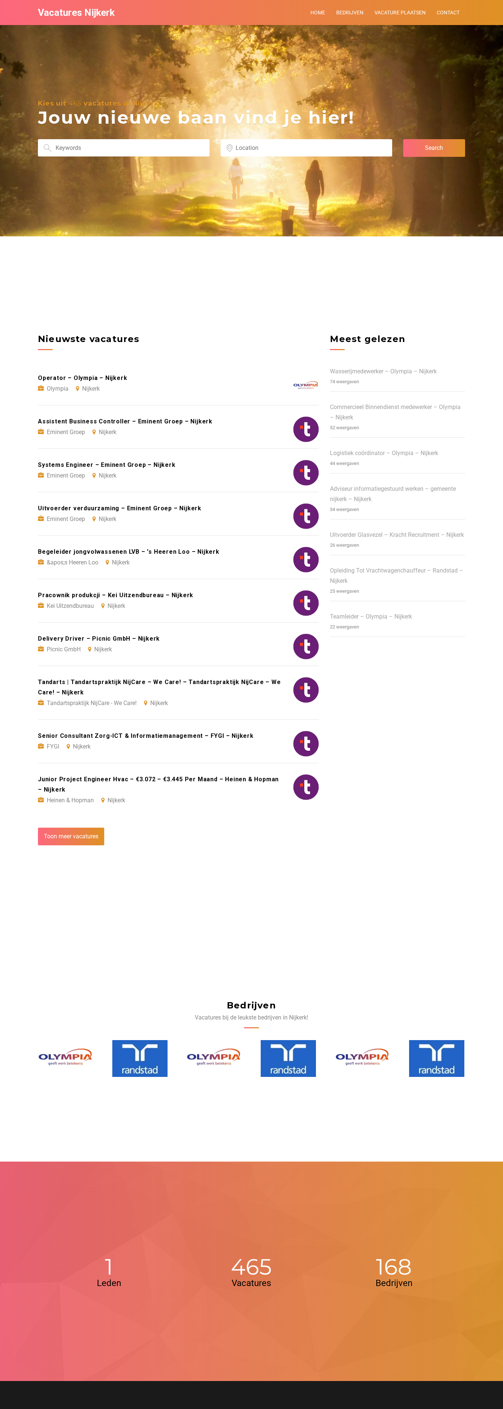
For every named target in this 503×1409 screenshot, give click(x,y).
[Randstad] (66, 1058)
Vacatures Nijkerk (76, 12)
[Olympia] (140, 1059)
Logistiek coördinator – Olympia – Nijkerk (384, 453)
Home (317, 12)
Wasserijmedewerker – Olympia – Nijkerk (383, 371)
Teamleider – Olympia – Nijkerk (371, 616)
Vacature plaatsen (400, 12)
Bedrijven (349, 12)
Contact (448, 12)
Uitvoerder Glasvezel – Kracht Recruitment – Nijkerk (397, 534)
